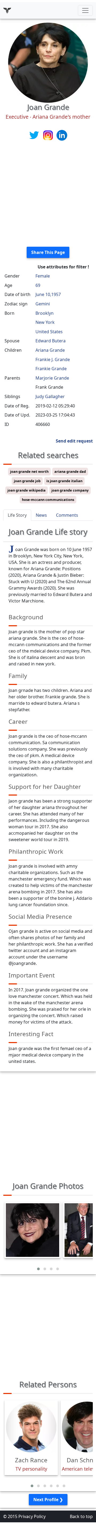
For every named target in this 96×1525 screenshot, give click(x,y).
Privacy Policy (32, 1516)
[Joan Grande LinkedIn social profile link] (61, 135)
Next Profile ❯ (48, 1499)
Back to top (81, 1516)
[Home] (7, 10)
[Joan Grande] (48, 62)
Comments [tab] (67, 515)
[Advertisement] (48, 194)
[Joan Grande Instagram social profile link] (48, 135)
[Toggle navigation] (85, 10)
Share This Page (48, 252)
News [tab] (41, 515)
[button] (38, 1269)
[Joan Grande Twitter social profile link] (35, 135)
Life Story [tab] (17, 515)
